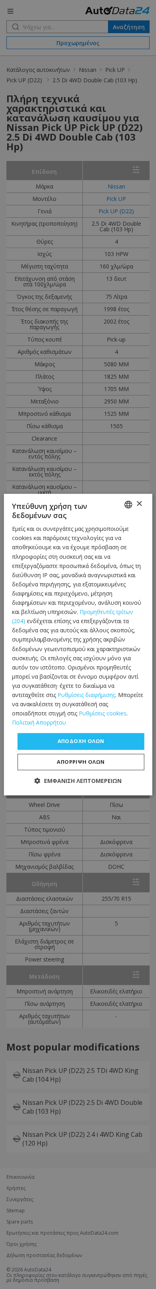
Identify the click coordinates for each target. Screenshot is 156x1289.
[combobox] (128, 504)
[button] (78, 780)
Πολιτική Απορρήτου (39, 723)
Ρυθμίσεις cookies (102, 713)
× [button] (139, 504)
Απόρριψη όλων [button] (80, 761)
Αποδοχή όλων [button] (81, 741)
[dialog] (78, 644)
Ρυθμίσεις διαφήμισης (86, 695)
